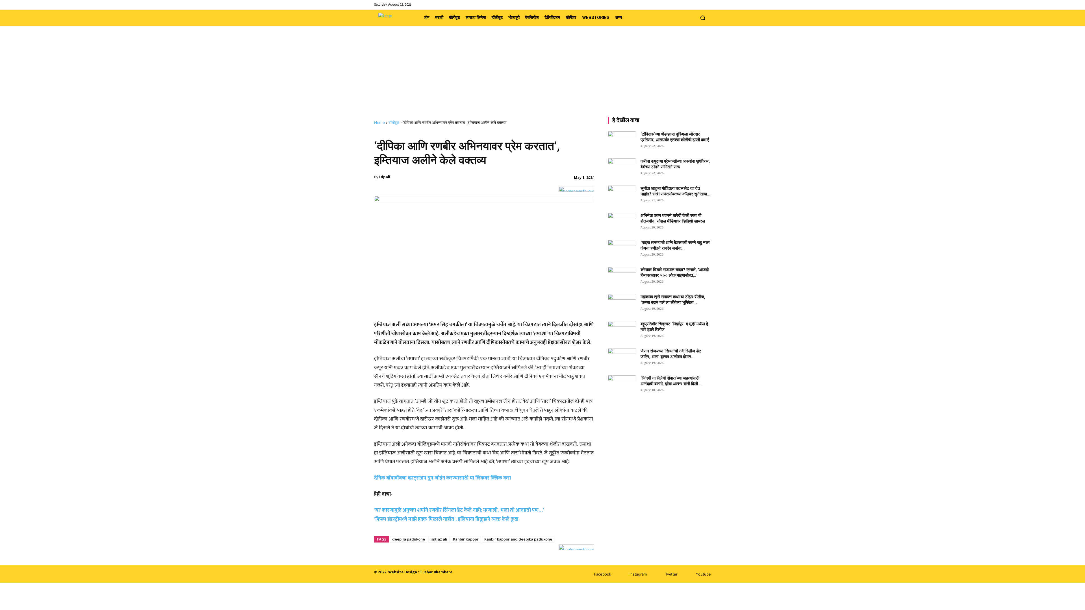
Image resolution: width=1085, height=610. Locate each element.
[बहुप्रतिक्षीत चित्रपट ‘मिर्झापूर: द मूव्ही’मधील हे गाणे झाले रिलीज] (622, 329)
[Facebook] (685, 4)
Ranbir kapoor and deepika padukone (518, 539)
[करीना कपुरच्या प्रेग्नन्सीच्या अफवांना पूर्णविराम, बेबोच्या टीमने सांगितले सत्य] (622, 168)
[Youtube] (707, 4)
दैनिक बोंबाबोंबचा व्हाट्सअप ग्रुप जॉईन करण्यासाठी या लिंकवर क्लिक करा (442, 478)
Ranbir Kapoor (466, 539)
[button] (703, 18)
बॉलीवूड (394, 122)
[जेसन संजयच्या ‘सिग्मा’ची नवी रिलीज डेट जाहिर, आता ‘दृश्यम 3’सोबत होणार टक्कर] (622, 358)
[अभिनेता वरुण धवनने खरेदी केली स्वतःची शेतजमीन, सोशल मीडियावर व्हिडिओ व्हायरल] (622, 222)
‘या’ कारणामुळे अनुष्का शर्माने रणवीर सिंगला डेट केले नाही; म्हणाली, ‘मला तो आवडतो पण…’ (459, 510)
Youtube (703, 574)
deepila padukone (408, 539)
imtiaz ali (439, 539)
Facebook (602, 574)
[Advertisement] (542, 77)
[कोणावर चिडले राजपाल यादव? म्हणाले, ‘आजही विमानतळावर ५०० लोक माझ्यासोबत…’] (622, 277)
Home (379, 122)
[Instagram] (692, 4)
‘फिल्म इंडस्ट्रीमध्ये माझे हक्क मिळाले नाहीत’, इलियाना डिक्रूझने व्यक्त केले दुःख (446, 519)
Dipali (384, 176)
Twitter (671, 574)
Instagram (638, 574)
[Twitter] (700, 4)
